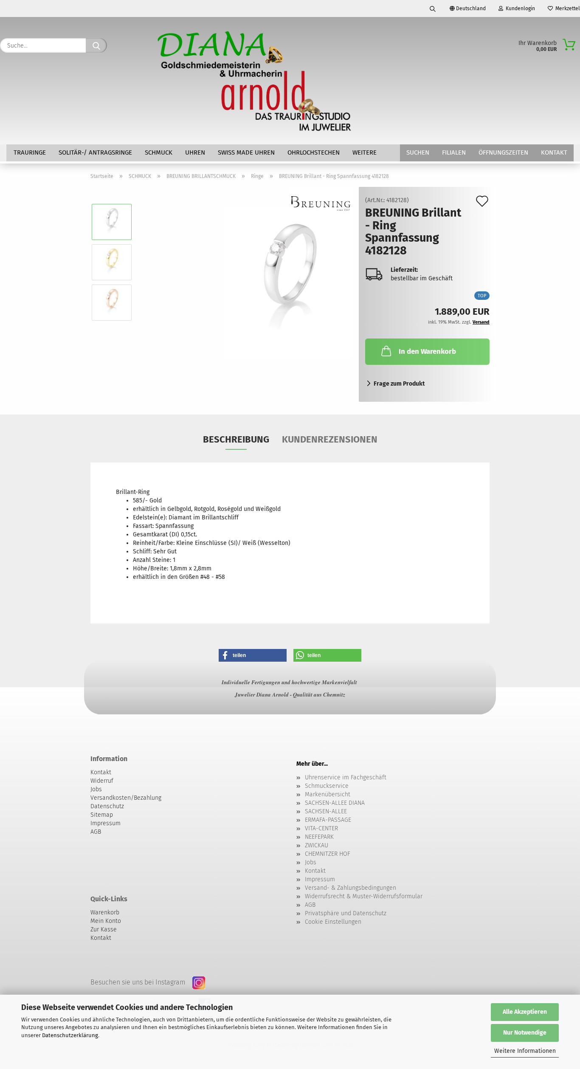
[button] (253, 655)
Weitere (364, 152)
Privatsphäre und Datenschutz (345, 913)
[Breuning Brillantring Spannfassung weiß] (288, 282)
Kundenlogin (519, 8)
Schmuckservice (327, 786)
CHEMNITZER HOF (327, 853)
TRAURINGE (30, 152)
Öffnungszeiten (503, 152)
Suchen (417, 152)
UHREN (195, 152)
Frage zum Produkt (399, 383)
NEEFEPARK (319, 837)
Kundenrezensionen (329, 439)
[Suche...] (96, 45)
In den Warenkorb (427, 351)
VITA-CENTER (321, 828)
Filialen (454, 152)
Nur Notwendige (524, 1032)
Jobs (310, 862)
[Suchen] (432, 8)
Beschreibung (236, 439)
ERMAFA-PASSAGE (328, 820)
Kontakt (554, 152)
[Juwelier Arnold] (255, 80)
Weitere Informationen (525, 1051)
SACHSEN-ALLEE (326, 811)
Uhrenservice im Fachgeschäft (345, 777)
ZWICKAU (316, 845)
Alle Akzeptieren (525, 1011)
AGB (310, 904)
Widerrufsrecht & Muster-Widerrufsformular (363, 896)
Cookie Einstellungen (333, 921)
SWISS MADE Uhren (246, 152)
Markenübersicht (327, 794)
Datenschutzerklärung (70, 1035)
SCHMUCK (158, 152)
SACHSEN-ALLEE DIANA (335, 803)
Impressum (320, 879)
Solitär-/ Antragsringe (95, 152)
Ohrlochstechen (313, 152)
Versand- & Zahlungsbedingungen (350, 887)
